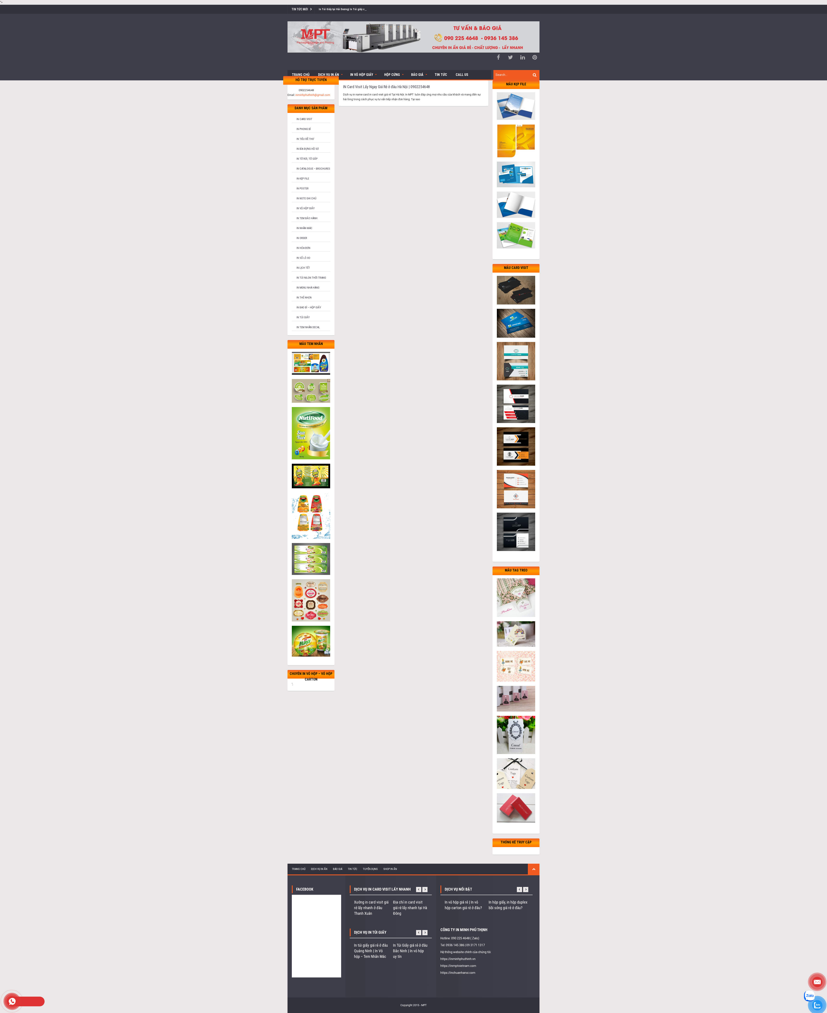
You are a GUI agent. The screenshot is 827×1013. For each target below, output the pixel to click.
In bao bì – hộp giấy (309, 307)
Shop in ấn (390, 869)
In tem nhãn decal (308, 327)
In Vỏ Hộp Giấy (361, 75)
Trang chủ (300, 75)
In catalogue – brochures (313, 168)
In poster (303, 188)
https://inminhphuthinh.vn (458, 959)
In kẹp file (303, 178)
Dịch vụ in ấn (328, 75)
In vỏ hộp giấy (306, 208)
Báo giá (417, 75)
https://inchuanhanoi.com (457, 972)
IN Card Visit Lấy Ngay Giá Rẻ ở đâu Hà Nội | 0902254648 (386, 86)
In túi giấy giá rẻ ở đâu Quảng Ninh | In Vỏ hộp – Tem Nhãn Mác (371, 951)
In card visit (304, 119)
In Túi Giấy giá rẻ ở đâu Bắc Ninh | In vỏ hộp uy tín (410, 951)
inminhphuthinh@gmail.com (312, 95)
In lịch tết (303, 267)
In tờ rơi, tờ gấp (307, 158)
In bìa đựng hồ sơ (308, 148)
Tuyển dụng (370, 869)
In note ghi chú (306, 198)
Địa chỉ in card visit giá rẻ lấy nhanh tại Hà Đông (410, 908)
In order (302, 238)
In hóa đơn (303, 248)
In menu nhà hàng (308, 287)
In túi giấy (303, 317)
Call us (462, 75)
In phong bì (304, 129)
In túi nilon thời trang (311, 277)
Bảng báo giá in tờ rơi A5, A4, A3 (338, 9)
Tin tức (441, 75)
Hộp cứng (392, 75)
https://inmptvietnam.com (458, 966)
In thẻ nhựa (304, 297)
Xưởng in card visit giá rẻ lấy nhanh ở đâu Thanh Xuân (371, 908)
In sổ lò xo (303, 257)
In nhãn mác (304, 228)
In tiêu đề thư (305, 138)
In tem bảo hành (307, 218)
